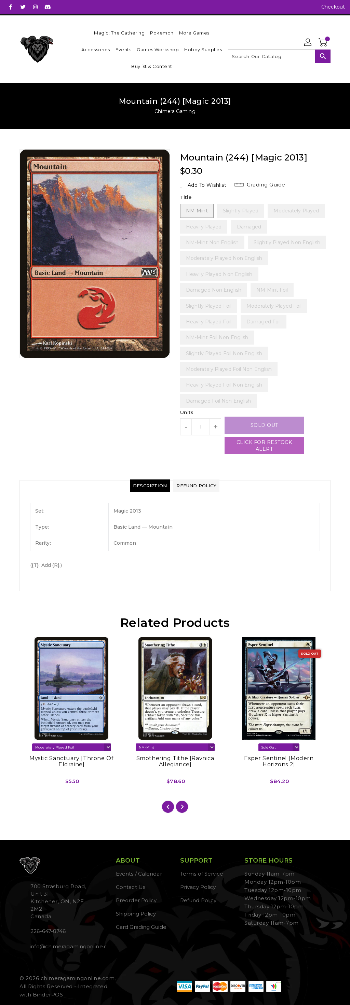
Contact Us (130, 887)
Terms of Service (202, 873)
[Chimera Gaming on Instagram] (35, 7)
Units (187, 412)
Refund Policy (198, 900)
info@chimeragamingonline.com (60, 946)
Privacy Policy (198, 887)
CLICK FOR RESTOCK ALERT (264, 445)
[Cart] (324, 43)
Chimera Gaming (174, 111)
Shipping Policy (136, 913)
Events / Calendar (139, 873)
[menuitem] (119, 32)
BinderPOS (48, 994)
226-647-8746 (48, 931)
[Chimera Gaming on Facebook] (10, 7)
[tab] (150, 485)
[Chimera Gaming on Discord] (47, 7)
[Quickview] (32, 784)
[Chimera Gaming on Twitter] (23, 7)
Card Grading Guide (141, 927)
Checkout (333, 7)
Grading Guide (266, 184)
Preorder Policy (136, 900)
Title (186, 197)
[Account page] (308, 43)
